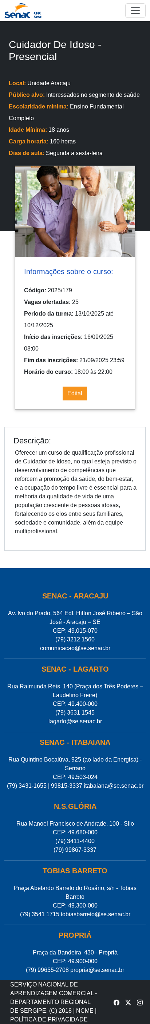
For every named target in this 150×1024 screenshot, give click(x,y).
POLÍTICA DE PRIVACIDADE (49, 1019)
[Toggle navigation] (135, 10)
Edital (74, 393)
